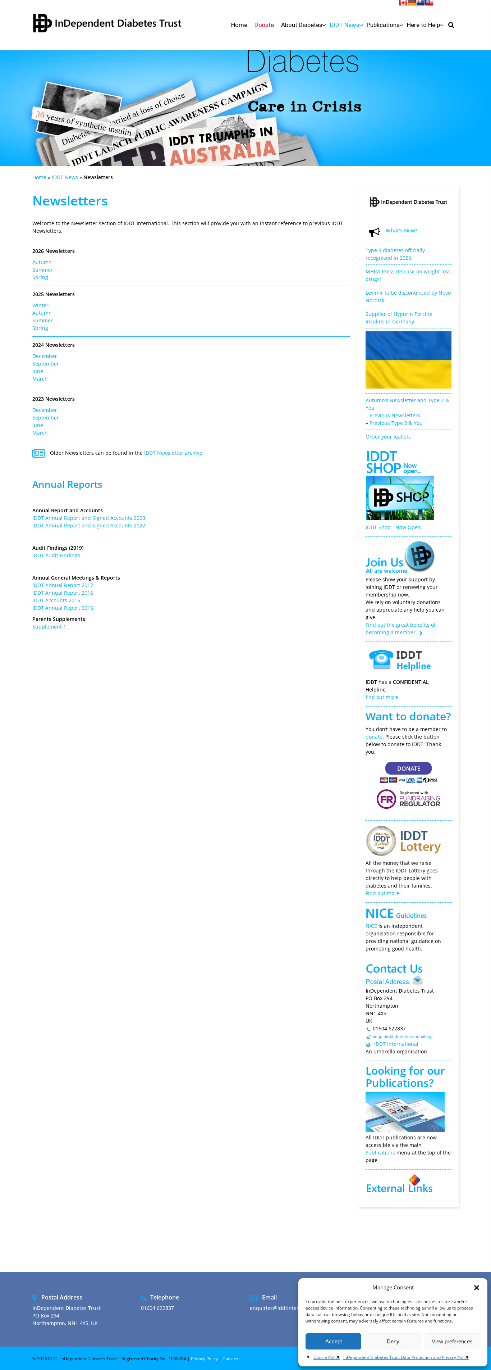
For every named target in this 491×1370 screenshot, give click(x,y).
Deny (393, 1341)
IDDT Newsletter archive (173, 452)
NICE (371, 925)
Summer (42, 269)
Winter (40, 305)
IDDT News (65, 177)
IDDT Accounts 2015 (56, 600)
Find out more (382, 893)
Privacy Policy (204, 1359)
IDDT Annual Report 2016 (62, 592)
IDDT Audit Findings (56, 555)
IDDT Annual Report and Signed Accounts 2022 (88, 525)
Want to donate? (408, 716)
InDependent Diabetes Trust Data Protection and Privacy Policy (406, 1357)
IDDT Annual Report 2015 (62, 607)
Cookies (230, 1359)
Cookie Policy (326, 1357)
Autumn (42, 262)
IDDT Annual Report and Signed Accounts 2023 (88, 517)
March (40, 378)
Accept (333, 1341)
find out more (382, 697)
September (45, 363)
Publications (397, 1082)
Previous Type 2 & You (396, 422)
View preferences (452, 1341)
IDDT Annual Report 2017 (62, 585)
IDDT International (395, 1043)
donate (374, 736)
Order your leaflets (388, 436)
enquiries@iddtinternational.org (402, 1036)
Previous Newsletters (395, 415)
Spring (40, 277)
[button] (476, 1287)
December (44, 356)
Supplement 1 (49, 626)
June (37, 371)
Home (39, 177)
